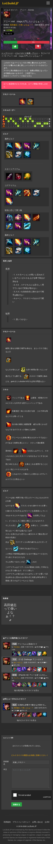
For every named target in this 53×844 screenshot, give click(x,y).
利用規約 (7, 822)
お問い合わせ (37, 822)
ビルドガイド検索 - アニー (26, 53)
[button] (15, 47)
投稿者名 (6, 762)
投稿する (16, 804)
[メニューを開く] (48, 3)
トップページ (7, 53)
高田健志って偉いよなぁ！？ (21, 24)
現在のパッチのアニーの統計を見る (18, 75)
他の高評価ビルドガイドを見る (26, 690)
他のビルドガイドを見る (26, 720)
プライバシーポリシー (21, 822)
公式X (47, 822)
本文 (5, 769)
